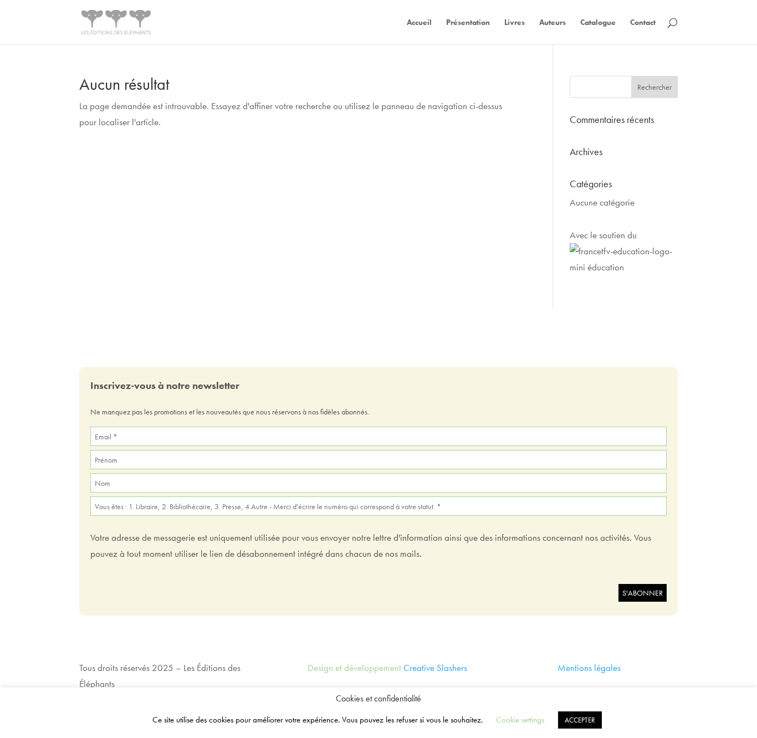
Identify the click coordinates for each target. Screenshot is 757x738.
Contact (643, 22)
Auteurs (552, 22)
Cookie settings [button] (520, 719)
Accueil (419, 22)
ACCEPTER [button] (580, 720)
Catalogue (598, 22)
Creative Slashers (435, 668)
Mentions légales (589, 668)
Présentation (468, 22)
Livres (514, 22)
